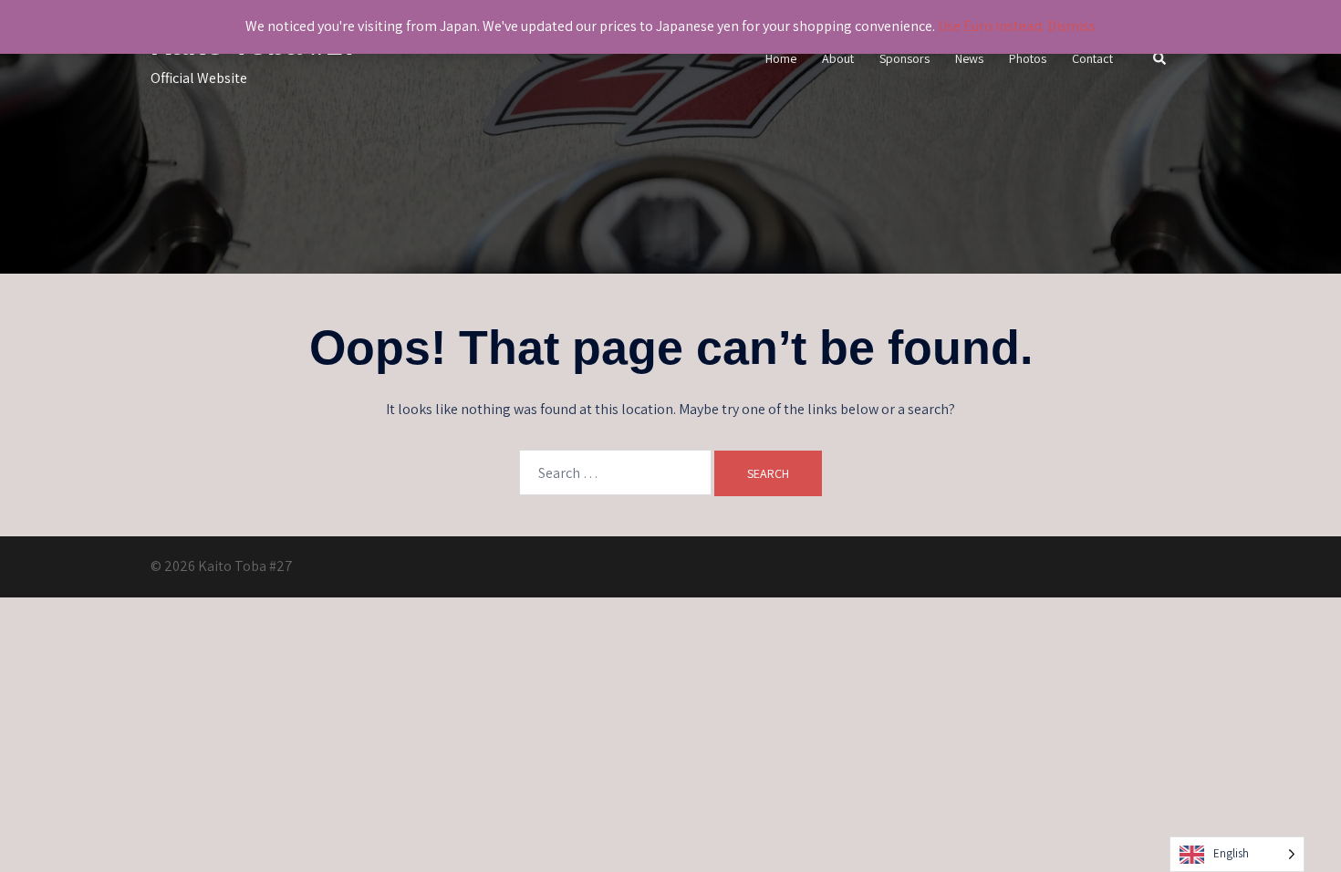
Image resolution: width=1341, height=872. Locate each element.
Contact (1092, 58)
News (969, 58)
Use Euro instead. (991, 26)
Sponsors (904, 58)
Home (780, 58)
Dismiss (1071, 26)
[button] (1160, 59)
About (838, 58)
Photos (1027, 58)
